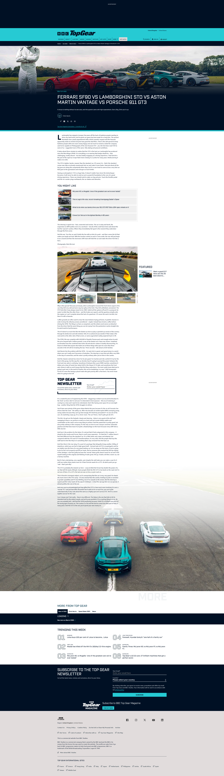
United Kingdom (152, 30)
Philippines (126, 766)
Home (59, 43)
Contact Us (60, 727)
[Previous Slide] (60, 270)
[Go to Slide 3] (106, 298)
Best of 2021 (72, 43)
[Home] (78, 33)
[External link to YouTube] (153, 720)
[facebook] (64, 121)
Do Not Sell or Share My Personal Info (101, 727)
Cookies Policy (82, 727)
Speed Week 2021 (84, 611)
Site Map (120, 733)
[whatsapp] (71, 121)
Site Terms (62, 733)
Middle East (72, 770)
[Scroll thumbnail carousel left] (130, 297)
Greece (70, 766)
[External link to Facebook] (127, 720)
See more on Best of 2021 (65, 620)
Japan (105, 766)
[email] (75, 121)
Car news (65, 43)
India (90, 766)
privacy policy (119, 690)
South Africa (147, 766)
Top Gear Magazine (106, 733)
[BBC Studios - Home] (61, 718)
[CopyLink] (61, 121)
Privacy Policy (71, 727)
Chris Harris (66, 116)
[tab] (62, 611)
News (94, 611)
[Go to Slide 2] (86, 298)
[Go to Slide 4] (126, 298)
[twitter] (68, 121)
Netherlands (115, 766)
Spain (157, 766)
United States (163, 30)
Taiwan (61, 770)
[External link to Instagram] (136, 720)
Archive (117, 727)
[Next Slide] (135, 270)
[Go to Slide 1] (66, 298)
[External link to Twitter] (145, 720)
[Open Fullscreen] (135, 289)
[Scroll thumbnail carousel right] (135, 297)
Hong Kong (80, 766)
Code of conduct (76, 733)
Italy (97, 766)
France (61, 766)
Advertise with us (90, 733)
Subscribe (140, 695)
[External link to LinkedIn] (162, 720)
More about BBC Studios (66, 752)
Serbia (136, 766)
